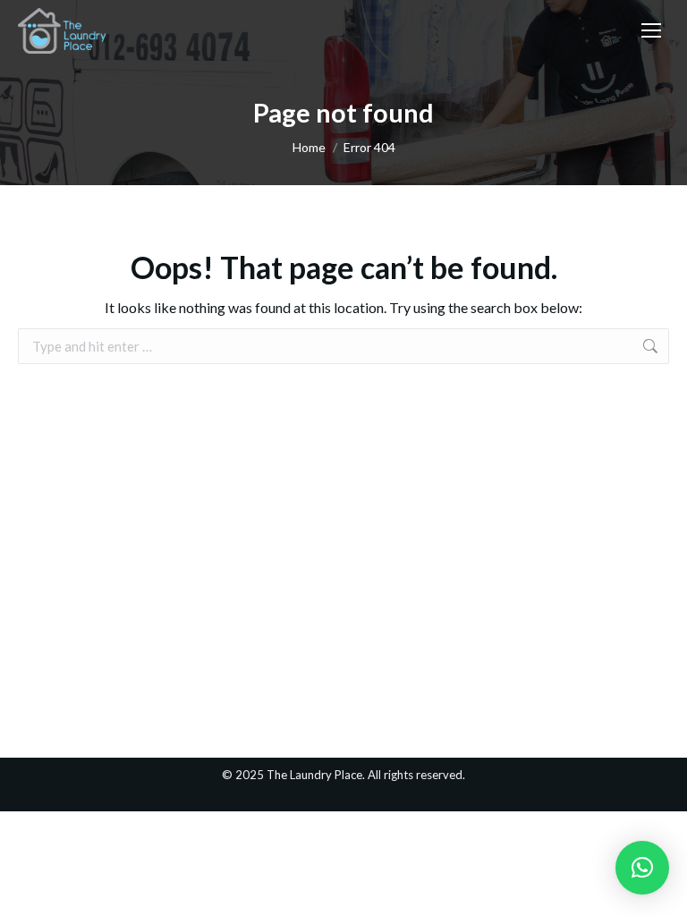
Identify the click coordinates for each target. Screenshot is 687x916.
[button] (642, 868)
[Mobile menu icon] (651, 30)
